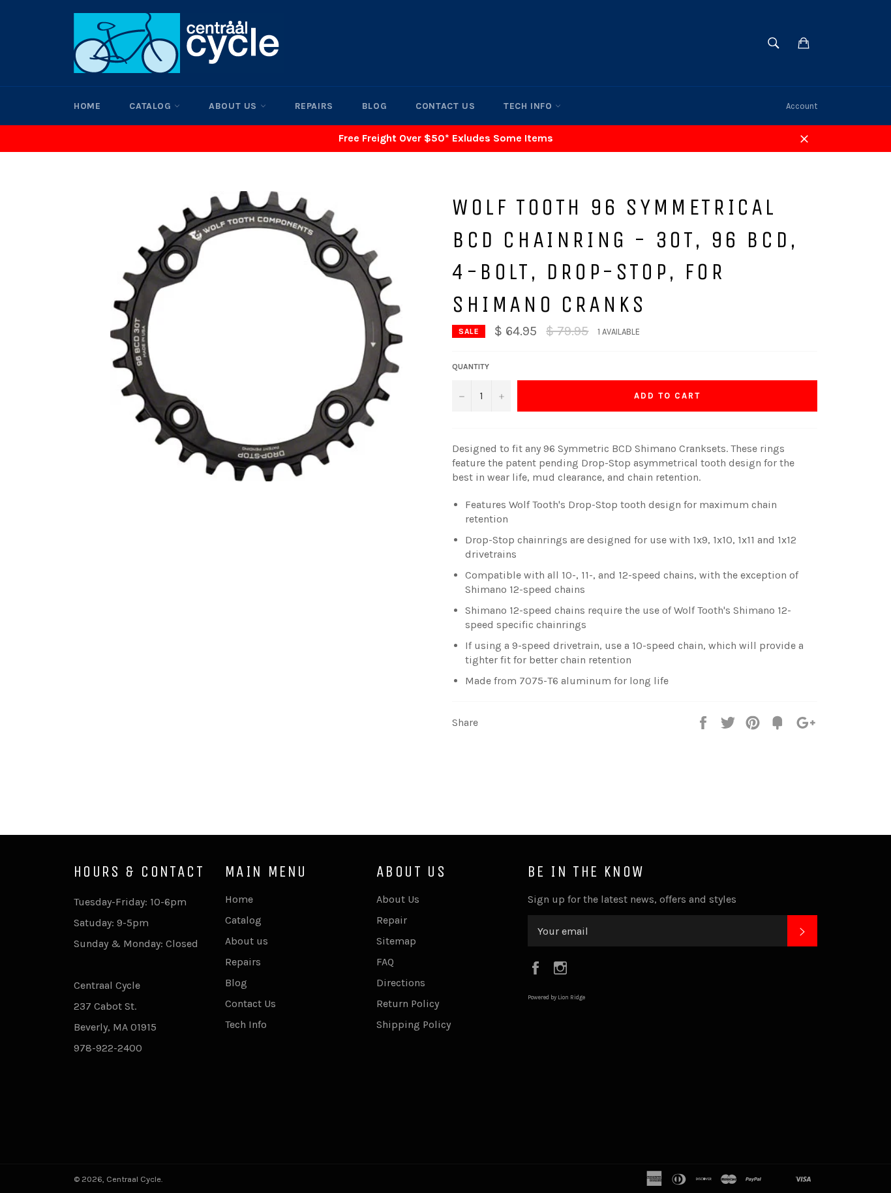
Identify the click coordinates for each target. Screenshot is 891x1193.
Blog (374, 106)
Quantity (470, 366)
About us (234, 106)
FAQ (385, 962)
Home (87, 106)
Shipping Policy (413, 1024)
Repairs (314, 106)
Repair (391, 920)
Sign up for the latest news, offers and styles (632, 899)
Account (801, 106)
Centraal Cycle (133, 1179)
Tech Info (529, 106)
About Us (397, 899)
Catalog (151, 106)
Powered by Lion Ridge (556, 997)
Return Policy (407, 1003)
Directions (400, 982)
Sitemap (396, 941)
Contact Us (445, 106)
